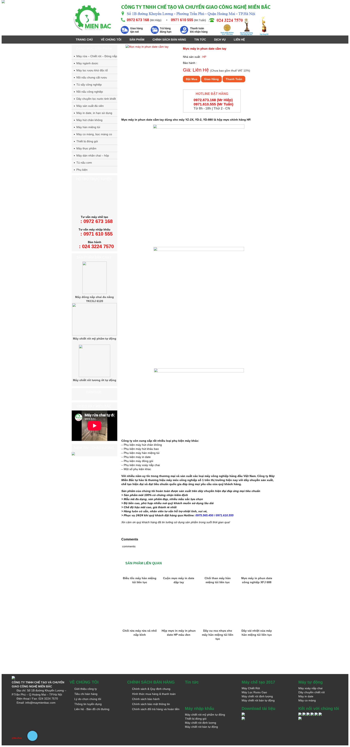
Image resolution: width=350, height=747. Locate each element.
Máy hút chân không (89, 120)
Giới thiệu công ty (85, 688)
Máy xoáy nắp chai (310, 688)
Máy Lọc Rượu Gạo (254, 692)
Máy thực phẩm (86, 148)
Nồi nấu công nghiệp (89, 91)
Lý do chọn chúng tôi (87, 699)
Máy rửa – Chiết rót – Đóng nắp (96, 56)
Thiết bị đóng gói (87, 141)
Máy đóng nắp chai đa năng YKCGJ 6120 (94, 299)
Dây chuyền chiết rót (311, 692)
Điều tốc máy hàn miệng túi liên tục (139, 580)
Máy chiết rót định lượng (257, 696)
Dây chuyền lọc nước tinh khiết (96, 98)
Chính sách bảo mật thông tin (151, 704)
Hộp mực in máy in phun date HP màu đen (179, 632)
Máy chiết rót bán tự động (258, 700)
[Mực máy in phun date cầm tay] (147, 46)
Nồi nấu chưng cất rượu (91, 77)
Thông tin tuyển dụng (88, 704)
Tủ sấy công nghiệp (89, 84)
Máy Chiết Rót (251, 688)
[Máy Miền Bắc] (175, 18)
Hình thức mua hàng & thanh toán (154, 694)
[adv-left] (3, 2)
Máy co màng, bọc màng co (94, 134)
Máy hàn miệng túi (88, 127)
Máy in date (305, 696)
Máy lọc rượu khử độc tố (92, 70)
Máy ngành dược (87, 63)
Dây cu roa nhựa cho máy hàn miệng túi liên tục (217, 634)
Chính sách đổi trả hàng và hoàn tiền (155, 709)
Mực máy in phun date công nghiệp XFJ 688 (256, 580)
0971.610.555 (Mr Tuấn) (213, 104)
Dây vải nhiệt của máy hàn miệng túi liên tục (256, 632)
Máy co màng (307, 700)
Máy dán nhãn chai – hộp (92, 155)
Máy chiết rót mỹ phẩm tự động (94, 338)
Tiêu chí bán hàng (85, 694)
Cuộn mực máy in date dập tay (178, 580)
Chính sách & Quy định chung (151, 688)
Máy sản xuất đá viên (90, 105)
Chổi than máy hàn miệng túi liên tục (218, 580)
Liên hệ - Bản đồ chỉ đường (91, 709)
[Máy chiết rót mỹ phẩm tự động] (94, 334)
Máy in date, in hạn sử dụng (94, 113)
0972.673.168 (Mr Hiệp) (213, 100)
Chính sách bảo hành (146, 699)
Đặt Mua (191, 79)
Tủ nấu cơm (84, 162)
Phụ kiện (82, 169)
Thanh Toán (234, 79)
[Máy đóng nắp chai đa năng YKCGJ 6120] (94, 293)
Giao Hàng (211, 79)
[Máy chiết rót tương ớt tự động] (94, 376)
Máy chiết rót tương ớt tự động (94, 380)
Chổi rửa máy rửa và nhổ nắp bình (140, 632)
